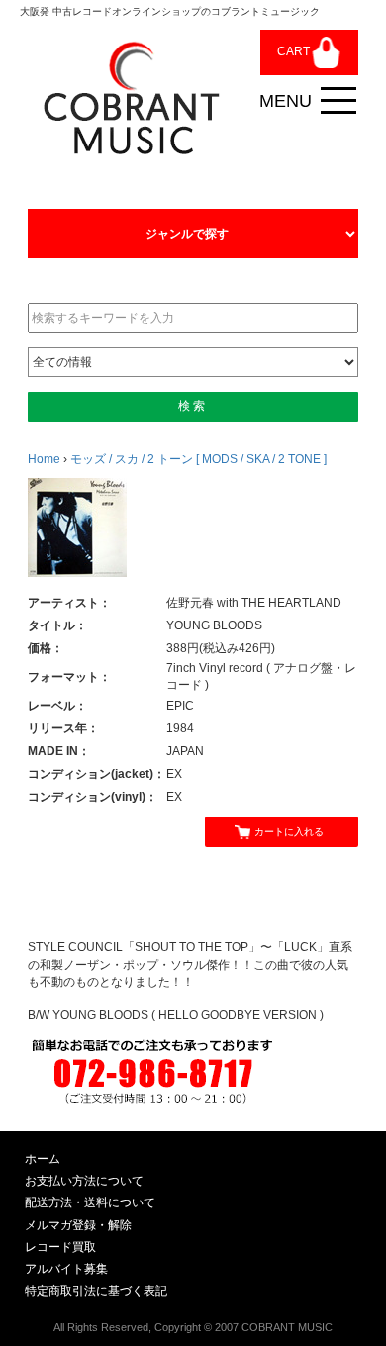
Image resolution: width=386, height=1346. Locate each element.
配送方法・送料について (90, 1202)
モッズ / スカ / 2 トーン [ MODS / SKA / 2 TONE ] (198, 459)
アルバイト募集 (66, 1269)
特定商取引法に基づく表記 (96, 1291)
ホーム (42, 1159)
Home (44, 459)
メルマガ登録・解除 (78, 1225)
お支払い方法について (84, 1181)
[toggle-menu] (338, 101)
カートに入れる (289, 831)
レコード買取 (60, 1247)
